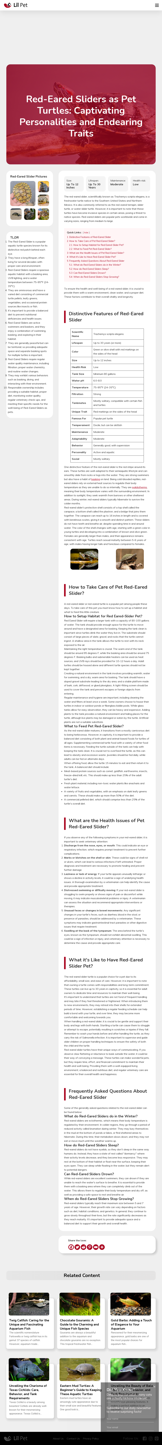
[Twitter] (77, 1247)
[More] (102, 1247)
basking (95, 479)
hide (86, 232)
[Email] (96, 1247)
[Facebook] (71, 1247)
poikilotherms (139, 487)
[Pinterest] (89, 1247)
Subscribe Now (130, 1438)
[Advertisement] (81, 40)
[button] (22, 193)
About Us (58, 1438)
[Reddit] (83, 1247)
